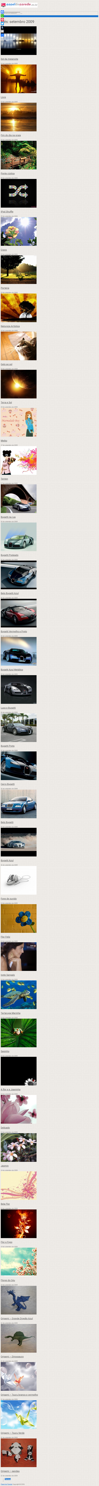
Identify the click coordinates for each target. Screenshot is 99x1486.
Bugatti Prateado (9, 555)
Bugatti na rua (8, 517)
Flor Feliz (5, 937)
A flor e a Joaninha (10, 1089)
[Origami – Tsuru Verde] (49, 1414)
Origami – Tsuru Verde (12, 1433)
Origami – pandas (10, 1471)
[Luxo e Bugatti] (49, 689)
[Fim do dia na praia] (49, 117)
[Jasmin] (49, 1147)
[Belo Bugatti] (49, 804)
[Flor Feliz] (49, 918)
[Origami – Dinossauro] (49, 1338)
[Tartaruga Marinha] (49, 994)
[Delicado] (49, 1109)
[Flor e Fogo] (49, 1223)
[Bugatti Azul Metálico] (49, 651)
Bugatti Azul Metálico (12, 669)
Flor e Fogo (6, 1242)
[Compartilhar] (2, 35)
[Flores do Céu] (49, 1262)
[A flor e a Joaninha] (49, 1071)
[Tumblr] (2, 27)
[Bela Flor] (49, 1185)
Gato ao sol (6, 364)
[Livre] (49, 79)
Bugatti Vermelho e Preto (14, 631)
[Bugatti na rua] (49, 498)
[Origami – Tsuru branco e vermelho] (49, 1376)
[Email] (2, 31)
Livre (3, 97)
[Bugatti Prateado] (49, 537)
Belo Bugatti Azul (10, 593)
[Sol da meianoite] (49, 40)
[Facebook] (2, 12)
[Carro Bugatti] (49, 765)
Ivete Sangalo (8, 975)
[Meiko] (49, 422)
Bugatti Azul (7, 860)
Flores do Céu (8, 1280)
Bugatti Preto (8, 746)
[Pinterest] (2, 20)
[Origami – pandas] (49, 1452)
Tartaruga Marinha (10, 1013)
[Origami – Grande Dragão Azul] (49, 1300)
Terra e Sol (6, 402)
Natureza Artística (10, 326)
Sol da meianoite (9, 59)
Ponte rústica (8, 173)
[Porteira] (49, 269)
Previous (8, 1479)
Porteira (5, 288)
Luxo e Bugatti (8, 708)
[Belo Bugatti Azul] (49, 575)
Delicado (5, 1127)
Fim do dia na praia (11, 135)
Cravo (4, 249)
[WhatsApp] (2, 16)
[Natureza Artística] (49, 308)
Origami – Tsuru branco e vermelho (19, 1394)
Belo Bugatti (7, 822)
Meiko (4, 440)
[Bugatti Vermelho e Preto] (49, 613)
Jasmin (5, 1165)
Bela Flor (5, 1204)
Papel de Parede (6, 1484)
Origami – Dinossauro (12, 1356)
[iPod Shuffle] (49, 193)
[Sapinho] (49, 1033)
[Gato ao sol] (49, 346)
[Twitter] (2, 23)
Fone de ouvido (9, 898)
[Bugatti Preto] (49, 727)
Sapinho (5, 1051)
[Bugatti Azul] (49, 842)
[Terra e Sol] (49, 384)
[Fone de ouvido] (49, 880)
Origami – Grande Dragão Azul (17, 1318)
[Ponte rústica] (49, 155)
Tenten (4, 478)
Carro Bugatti (8, 784)
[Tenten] (49, 460)
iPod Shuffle (7, 211)
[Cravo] (49, 231)
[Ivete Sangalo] (49, 956)
